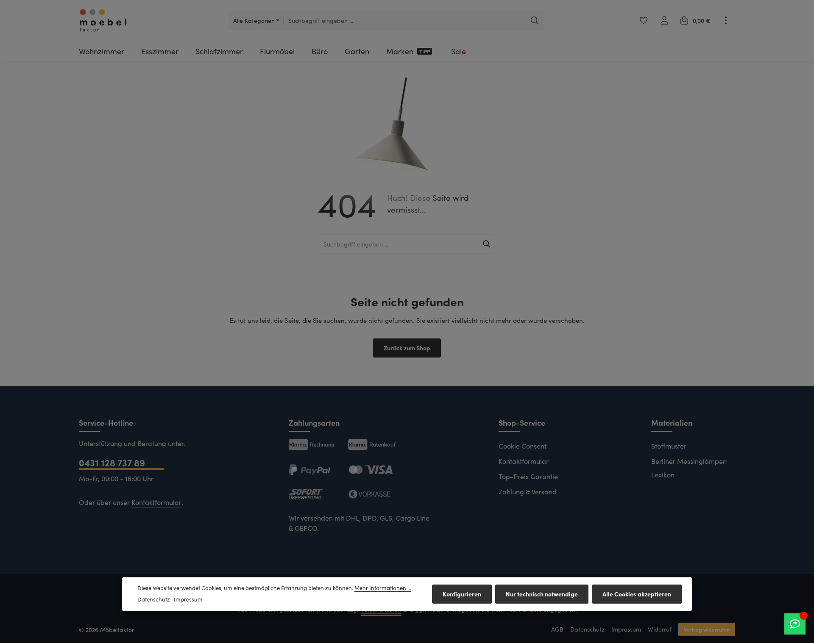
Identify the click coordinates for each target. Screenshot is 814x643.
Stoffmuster (668, 445)
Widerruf (660, 629)
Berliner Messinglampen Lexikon (689, 468)
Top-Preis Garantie (528, 476)
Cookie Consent (522, 445)
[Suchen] (535, 20)
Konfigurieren (462, 594)
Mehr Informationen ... (382, 588)
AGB (557, 629)
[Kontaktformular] (795, 624)
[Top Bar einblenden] (725, 20)
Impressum (626, 629)
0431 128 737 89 (112, 462)
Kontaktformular (156, 502)
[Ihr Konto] (664, 20)
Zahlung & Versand (528, 491)
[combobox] (404, 20)
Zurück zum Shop (407, 348)
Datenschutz (587, 629)
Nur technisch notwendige (542, 594)
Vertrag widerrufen (707, 629)
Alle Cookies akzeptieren (636, 594)
